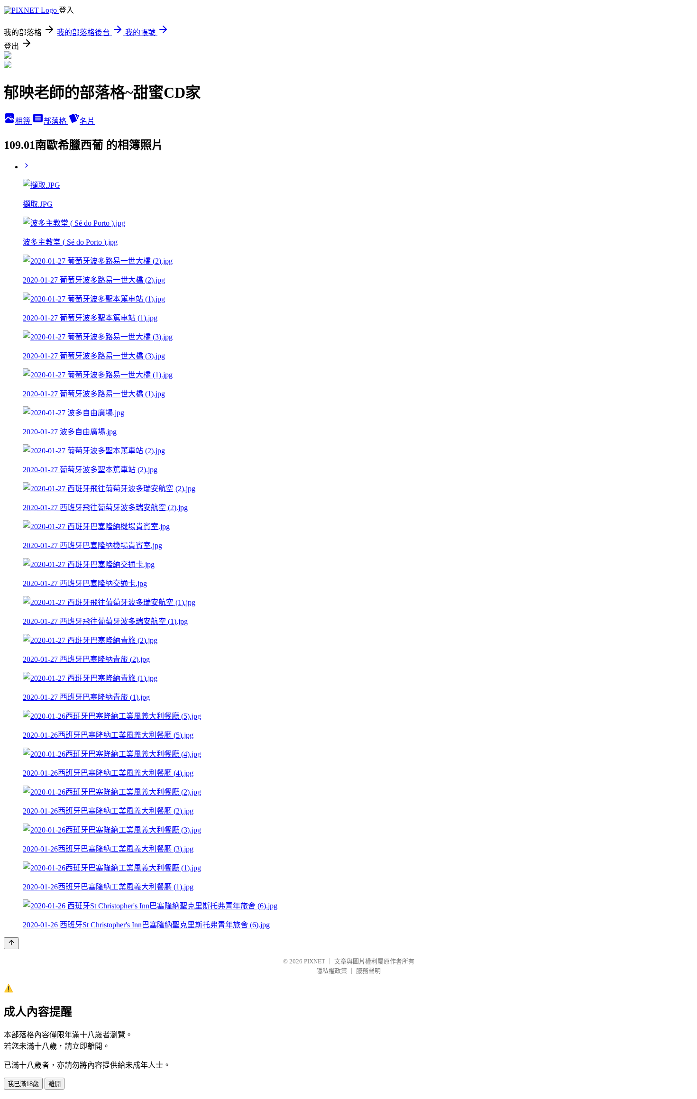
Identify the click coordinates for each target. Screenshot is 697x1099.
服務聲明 (368, 970)
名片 (87, 121)
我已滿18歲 (23, 1084)
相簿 (23, 121)
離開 (54, 1084)
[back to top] (11, 943)
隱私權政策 (331, 970)
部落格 (56, 121)
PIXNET (314, 961)
